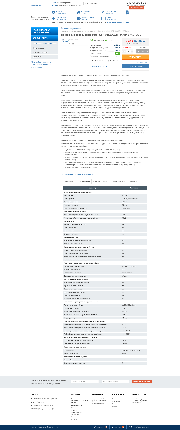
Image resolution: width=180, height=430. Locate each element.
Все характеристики (98, 66)
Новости (50, 427)
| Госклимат (55, 409)
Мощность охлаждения (99, 48)
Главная (63, 31)
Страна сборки (95, 53)
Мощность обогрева (98, 51)
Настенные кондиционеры (44, 43)
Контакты (74, 419)
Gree (86, 31)
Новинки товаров (40, 52)
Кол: (124, 51)
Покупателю (42, 427)
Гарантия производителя (99, 56)
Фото (56, 427)
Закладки (117, 427)
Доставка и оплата (76, 405)
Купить (136, 57)
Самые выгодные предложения (76, 413)
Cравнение (100, 427)
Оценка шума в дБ (118, 181)
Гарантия (74, 410)
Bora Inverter (92, 31)
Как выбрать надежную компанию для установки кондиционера (139, 400)
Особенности (68, 181)
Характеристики (83, 182)
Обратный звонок (137, 8)
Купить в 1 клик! (143, 62)
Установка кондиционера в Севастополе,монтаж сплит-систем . (79, 400)
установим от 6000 (136, 44)
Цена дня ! (37, 57)
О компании (74, 417)
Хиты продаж (38, 48)
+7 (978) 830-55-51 (137, 3)
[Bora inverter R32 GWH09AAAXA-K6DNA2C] (138, 51)
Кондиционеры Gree (98, 403)
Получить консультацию (141, 381)
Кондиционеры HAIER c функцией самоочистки (99, 399)
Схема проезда (48, 405)
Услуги (73, 407)
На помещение (96, 45)
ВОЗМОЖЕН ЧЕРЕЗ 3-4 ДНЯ (118, 23)
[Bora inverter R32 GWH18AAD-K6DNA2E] (147, 51)
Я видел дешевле (136, 66)
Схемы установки (100, 181)
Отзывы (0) (133, 181)
